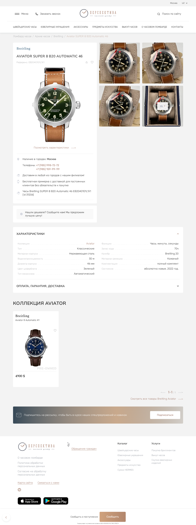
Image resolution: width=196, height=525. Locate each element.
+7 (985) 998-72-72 (47, 165)
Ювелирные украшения (55, 27)
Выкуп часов (129, 27)
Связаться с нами (48, 482)
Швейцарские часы (25, 27)
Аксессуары (81, 27)
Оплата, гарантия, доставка (41, 286)
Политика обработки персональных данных (31, 464)
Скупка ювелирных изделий (162, 461)
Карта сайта (25, 482)
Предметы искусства (105, 27)
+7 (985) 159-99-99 (48, 169)
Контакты (177, 27)
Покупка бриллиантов (163, 450)
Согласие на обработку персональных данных (32, 473)
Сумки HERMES (126, 469)
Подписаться (165, 415)
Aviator (90, 243)
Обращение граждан (84, 448)
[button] (21, 14)
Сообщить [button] (112, 516)
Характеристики (31, 234)
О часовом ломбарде (154, 27)
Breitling (23, 48)
